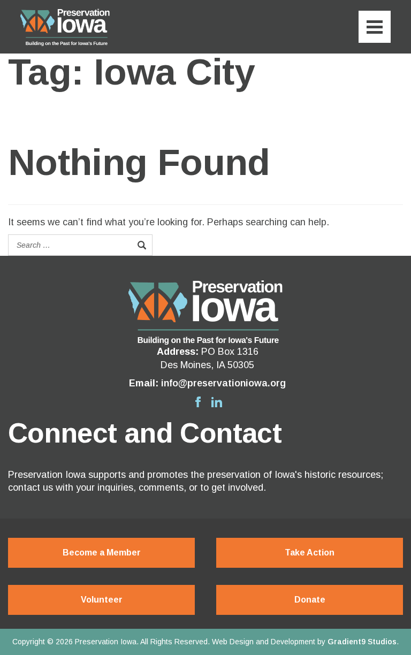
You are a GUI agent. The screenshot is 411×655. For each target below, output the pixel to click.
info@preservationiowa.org (223, 383)
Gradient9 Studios (362, 641)
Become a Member (102, 552)
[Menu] (375, 27)
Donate (309, 599)
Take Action (309, 552)
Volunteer (102, 599)
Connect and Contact (144, 432)
